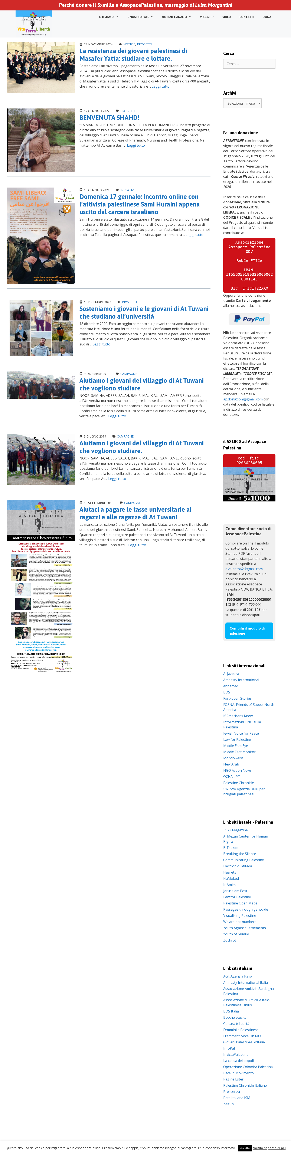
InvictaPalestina (235, 1054)
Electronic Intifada (237, 866)
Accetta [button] (245, 1148)
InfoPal (229, 1048)
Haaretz (229, 872)
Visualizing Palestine (239, 915)
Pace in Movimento (238, 1073)
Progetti (144, 44)
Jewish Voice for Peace (241, 733)
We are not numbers (239, 921)
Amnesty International (241, 679)
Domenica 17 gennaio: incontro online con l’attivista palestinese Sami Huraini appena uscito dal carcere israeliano (139, 204)
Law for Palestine (237, 739)
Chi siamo (106, 17)
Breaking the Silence (239, 853)
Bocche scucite (234, 1017)
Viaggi (205, 17)
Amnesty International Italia (245, 982)
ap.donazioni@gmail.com (243, 399)
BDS (226, 692)
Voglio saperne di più (269, 1148)
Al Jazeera (231, 673)
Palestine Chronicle (238, 782)
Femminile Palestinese (241, 1029)
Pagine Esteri (233, 1079)
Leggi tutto (161, 86)
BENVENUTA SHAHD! (109, 117)
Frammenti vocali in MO (242, 1036)
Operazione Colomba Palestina (248, 1066)
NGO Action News (237, 770)
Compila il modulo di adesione (247, 631)
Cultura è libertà (236, 1023)
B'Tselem (230, 847)
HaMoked (231, 878)
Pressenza (231, 1091)
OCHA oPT (231, 776)
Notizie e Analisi (174, 17)
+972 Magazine (235, 830)
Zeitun (228, 1104)
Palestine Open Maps (240, 903)
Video (226, 17)
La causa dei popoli (238, 1060)
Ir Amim (229, 884)
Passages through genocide (245, 909)
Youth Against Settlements (244, 928)
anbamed (230, 686)
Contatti (246, 17)
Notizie (129, 44)
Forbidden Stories (237, 698)
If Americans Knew (238, 715)
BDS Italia (231, 1011)
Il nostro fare (138, 17)
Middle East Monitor (239, 752)
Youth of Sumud (236, 934)
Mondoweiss (233, 758)
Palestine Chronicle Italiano (245, 1085)
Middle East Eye (235, 745)
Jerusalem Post (235, 890)
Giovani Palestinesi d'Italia (244, 1042)
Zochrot (229, 940)
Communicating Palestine (243, 860)
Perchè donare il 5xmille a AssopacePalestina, (145, 5)
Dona (267, 17)
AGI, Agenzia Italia (237, 976)
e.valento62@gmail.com (244, 568)
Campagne (128, 374)
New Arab (231, 764)
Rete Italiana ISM (236, 1097)
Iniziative (127, 190)
